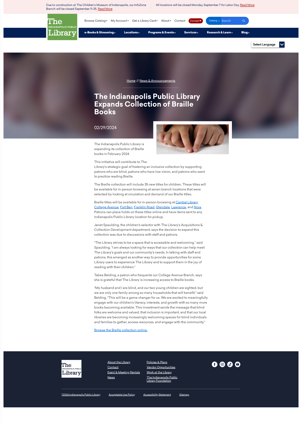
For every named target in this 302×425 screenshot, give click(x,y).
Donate (195, 20)
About (165, 21)
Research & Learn (219, 33)
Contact (179, 21)
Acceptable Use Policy (122, 394)
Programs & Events (161, 33)
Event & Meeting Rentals (123, 372)
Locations (131, 33)
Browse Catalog (95, 21)
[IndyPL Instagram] (222, 364)
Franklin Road (144, 207)
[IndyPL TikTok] (230, 364)
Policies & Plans (157, 362)
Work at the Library (159, 372)
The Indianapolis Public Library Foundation (162, 379)
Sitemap (184, 394)
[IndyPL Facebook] (214, 364)
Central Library (187, 202)
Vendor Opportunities (161, 367)
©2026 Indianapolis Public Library (81, 394)
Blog (244, 33)
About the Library (118, 362)
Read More (105, 9)
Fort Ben (126, 207)
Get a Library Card (144, 21)
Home (131, 80)
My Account (119, 21)
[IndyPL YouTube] (237, 364)
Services (190, 33)
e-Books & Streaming (99, 33)
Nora (197, 207)
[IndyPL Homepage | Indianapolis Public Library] (62, 28)
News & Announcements (157, 80)
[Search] (243, 21)
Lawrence (178, 207)
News (111, 377)
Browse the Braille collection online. (121, 330)
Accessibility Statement (157, 394)
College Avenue (106, 207)
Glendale (163, 207)
